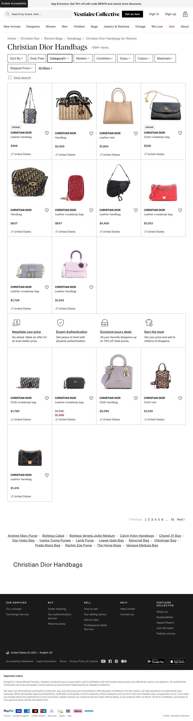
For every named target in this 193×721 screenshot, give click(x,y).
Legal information (46, 661)
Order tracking (57, 609)
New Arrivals (12, 26)
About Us (187, 26)
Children (79, 26)
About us (162, 612)
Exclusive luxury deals (116, 331)
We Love (157, 26)
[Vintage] (148, 26)
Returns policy (57, 624)
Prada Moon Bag (47, 545)
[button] (185, 14)
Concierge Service (17, 614)
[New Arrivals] (23, 26)
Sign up (170, 14)
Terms (62, 661)
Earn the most (154, 331)
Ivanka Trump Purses (55, 540)
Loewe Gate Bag (111, 540)
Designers (33, 26)
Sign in (154, 14)
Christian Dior (30, 38)
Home (12, 38)
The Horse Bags (109, 545)
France (7, 715)
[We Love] (165, 26)
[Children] (87, 26)
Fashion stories (165, 634)
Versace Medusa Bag (142, 545)
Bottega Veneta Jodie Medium (92, 535)
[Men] (70, 26)
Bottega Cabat (53, 535)
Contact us (127, 614)
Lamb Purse (85, 540)
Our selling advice (95, 614)
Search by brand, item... (26, 14)
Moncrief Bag (139, 540)
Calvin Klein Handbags (137, 535)
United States (38, 715)
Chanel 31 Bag (170, 535)
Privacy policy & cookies (83, 661)
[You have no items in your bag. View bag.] (185, 14)
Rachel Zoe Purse (78, 545)
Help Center (127, 609)
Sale (172, 26)
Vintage (140, 26)
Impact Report (165, 623)
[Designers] (42, 26)
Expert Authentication (71, 331)
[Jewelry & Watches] (132, 26)
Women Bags (53, 38)
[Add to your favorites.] (46, 133)
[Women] (58, 26)
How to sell (91, 609)
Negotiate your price (26, 331)
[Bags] (100, 26)
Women (51, 26)
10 (172, 519)
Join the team (164, 628)
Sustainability (164, 617)
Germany (52, 715)
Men (65, 26)
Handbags (74, 38)
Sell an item (132, 14)
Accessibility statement (19, 661)
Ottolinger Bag (165, 540)
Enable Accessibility (14, 3)
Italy (69, 715)
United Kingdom (21, 715)
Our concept (13, 609)
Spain (62, 715)
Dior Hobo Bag (23, 540)
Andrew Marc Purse (22, 535)
